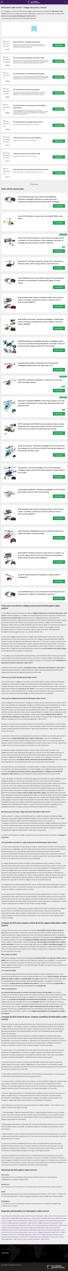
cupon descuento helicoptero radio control (21, 1225)
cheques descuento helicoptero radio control (44, 1237)
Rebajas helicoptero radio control (30, 1235)
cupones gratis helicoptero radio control (15, 1228)
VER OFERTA (59, 206)
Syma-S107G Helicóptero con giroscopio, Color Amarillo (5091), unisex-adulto (40, 217)
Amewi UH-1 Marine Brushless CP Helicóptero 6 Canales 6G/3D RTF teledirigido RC (39, 576)
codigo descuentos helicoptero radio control (25, 1218)
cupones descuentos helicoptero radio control (51, 1225)
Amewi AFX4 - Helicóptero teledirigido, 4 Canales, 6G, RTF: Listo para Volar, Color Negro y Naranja (40, 381)
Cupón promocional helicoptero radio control (22, 1232)
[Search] (65, 2)
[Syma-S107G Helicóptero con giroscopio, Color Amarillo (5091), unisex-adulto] (9, 221)
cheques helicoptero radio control (41, 1216)
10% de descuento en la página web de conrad (28, 122)
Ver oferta (59, 45)
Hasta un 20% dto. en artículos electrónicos (26, 42)
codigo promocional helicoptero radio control (22, 1221)
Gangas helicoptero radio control (49, 1232)
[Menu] (2, 2)
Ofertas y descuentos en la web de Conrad (26, 154)
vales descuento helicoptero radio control (32, 1230)
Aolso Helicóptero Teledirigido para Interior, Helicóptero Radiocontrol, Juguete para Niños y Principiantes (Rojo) (41, 532)
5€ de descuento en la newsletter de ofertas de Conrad (30, 169)
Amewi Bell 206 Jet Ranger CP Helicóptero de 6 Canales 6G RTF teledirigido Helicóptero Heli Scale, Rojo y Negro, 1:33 (38, 364)
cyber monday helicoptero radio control (36, 1239)
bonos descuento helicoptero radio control (15, 1216)
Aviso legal (5, 1253)
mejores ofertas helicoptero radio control (14, 1237)
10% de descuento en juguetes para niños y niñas (28, 58)
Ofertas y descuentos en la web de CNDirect (27, 138)
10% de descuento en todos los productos (26, 89)
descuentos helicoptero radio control (42, 1228)
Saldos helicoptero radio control (52, 1235)
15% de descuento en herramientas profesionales (29, 74)
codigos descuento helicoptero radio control (21, 1223)
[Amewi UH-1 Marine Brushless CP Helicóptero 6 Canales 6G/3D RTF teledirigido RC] (9, 577)
